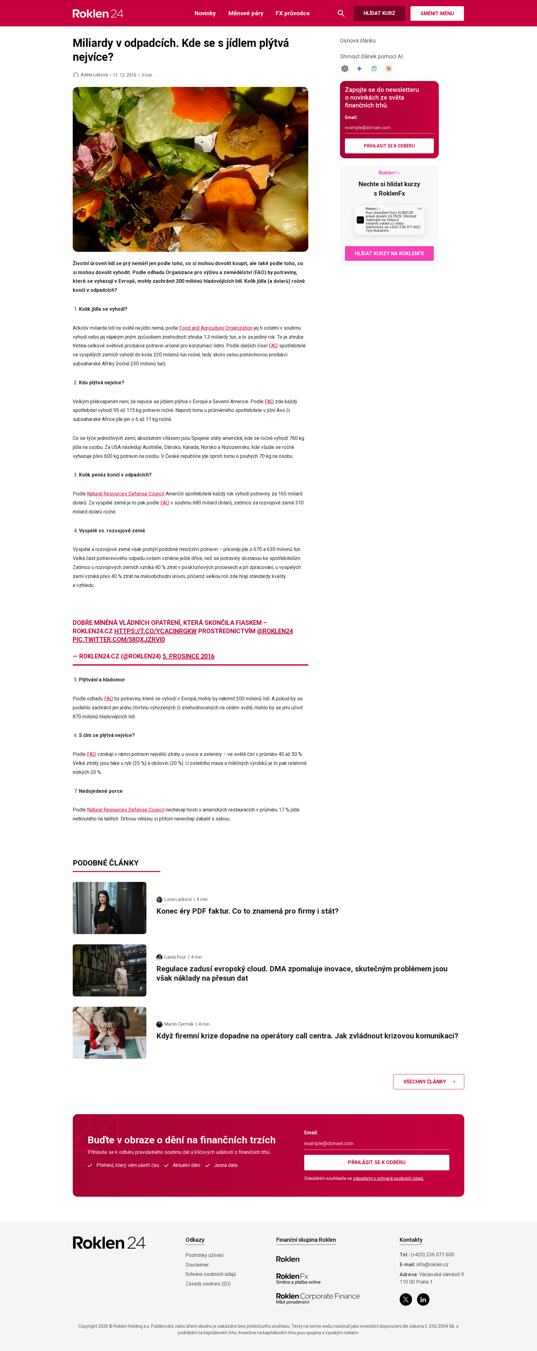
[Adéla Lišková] (76, 75)
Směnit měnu (437, 13)
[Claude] (388, 69)
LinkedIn (423, 1299)
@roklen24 (275, 631)
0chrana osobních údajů (211, 1274)
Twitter (406, 1299)
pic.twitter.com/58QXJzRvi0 (119, 639)
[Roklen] (288, 1259)
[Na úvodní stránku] (98, 13)
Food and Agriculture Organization (216, 328)
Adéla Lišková (94, 74)
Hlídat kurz (379, 13)
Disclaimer (197, 1265)
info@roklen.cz (432, 1264)
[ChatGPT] (345, 69)
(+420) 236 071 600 (432, 1255)
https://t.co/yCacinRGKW (155, 631)
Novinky (205, 13)
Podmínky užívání (204, 1255)
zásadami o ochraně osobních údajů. (388, 1178)
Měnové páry (246, 13)
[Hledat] (341, 13)
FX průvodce (293, 13)
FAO (273, 346)
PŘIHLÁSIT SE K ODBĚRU (389, 145)
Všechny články (424, 1082)
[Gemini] (359, 69)
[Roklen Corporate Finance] (318, 1298)
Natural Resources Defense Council (125, 494)
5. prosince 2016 (188, 656)
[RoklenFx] (298, 1279)
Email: (351, 117)
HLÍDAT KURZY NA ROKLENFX (389, 253)
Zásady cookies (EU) (208, 1284)
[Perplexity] (374, 69)
